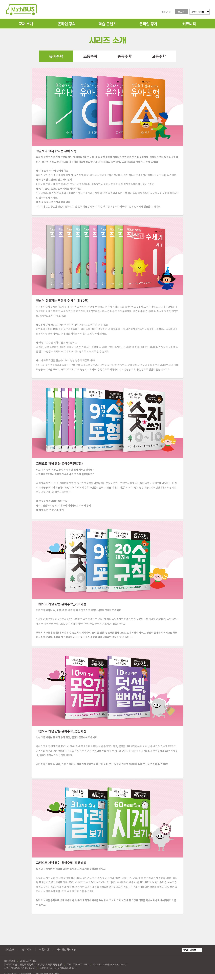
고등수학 (159, 56)
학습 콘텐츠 (107, 23)
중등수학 (125, 56)
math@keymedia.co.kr (114, 964)
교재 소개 (26, 23)
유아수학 (56, 56)
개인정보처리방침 (66, 949)
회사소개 (9, 949)
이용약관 (44, 949)
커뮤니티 (189, 23)
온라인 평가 (148, 23)
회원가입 (166, 11)
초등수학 (90, 56)
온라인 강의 (67, 23)
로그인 (181, 11)
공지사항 (27, 949)
